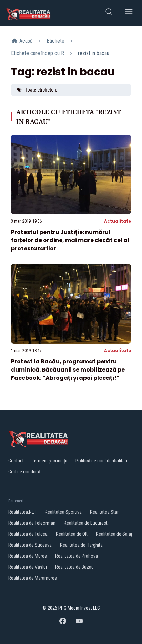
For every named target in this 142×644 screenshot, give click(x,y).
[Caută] (109, 13)
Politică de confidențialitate (102, 460)
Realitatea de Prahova (76, 556)
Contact (16, 460)
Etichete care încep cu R (37, 53)
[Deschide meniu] (128, 13)
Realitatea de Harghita (81, 545)
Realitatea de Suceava (30, 545)
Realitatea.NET (22, 512)
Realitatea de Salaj (114, 534)
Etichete (55, 40)
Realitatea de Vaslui (27, 567)
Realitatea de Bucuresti (86, 523)
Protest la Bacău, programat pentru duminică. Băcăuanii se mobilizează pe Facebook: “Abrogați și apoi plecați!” (68, 369)
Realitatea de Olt (72, 534)
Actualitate (117, 221)
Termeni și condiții (49, 460)
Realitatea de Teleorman (31, 523)
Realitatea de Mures (27, 556)
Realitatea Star (104, 512)
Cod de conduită (24, 471)
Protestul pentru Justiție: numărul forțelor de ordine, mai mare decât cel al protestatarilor (70, 240)
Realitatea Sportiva (63, 512)
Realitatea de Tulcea (28, 534)
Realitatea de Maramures (32, 578)
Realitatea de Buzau (74, 567)
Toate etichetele (41, 90)
